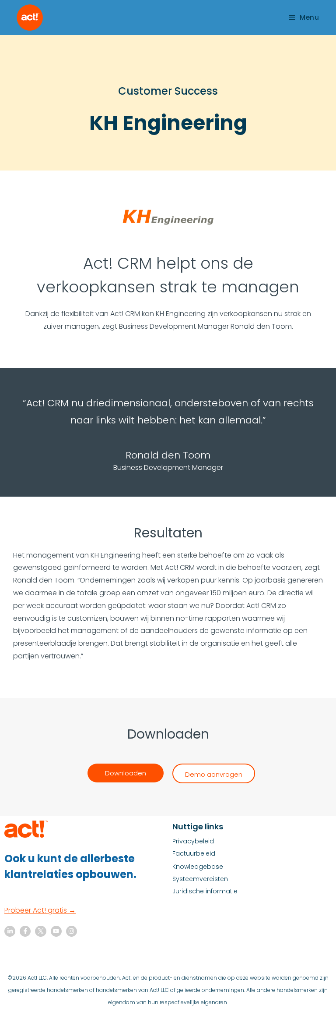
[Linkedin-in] (9, 931)
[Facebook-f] (25, 931)
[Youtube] (56, 931)
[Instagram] (71, 931)
